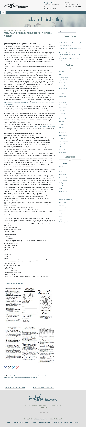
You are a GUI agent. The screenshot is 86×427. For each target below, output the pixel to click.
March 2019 (62, 149)
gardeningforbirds (31, 377)
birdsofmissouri (46, 376)
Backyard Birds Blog (45, 422)
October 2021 (62, 118)
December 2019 (63, 132)
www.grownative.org (11, 112)
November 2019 (63, 135)
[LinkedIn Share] (13, 367)
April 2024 (61, 91)
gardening (22, 377)
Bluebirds (61, 171)
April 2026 (61, 74)
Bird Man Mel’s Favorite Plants (15, 387)
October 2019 (62, 138)
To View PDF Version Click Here (13, 283)
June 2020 (61, 121)
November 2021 (63, 116)
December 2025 (63, 77)
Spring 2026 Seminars (65, 45)
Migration (61, 196)
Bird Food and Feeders (65, 194)
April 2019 (61, 146)
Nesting (61, 183)
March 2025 (62, 82)
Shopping (61, 219)
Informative (62, 210)
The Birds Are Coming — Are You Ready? (70, 42)
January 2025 (62, 85)
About (35, 422)
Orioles (61, 185)
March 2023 (62, 99)
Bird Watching (63, 205)
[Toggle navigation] (3, 12)
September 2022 (63, 110)
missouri (26, 376)
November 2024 (63, 88)
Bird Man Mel (68, 422)
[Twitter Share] (9, 367)
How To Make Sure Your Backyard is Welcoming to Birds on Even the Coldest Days (70, 54)
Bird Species (62, 202)
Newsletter (58, 422)
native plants (15, 377)
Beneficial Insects (63, 169)
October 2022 (62, 107)
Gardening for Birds (64, 221)
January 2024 (62, 96)
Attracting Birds (63, 177)
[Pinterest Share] (17, 367)
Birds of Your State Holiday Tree (42, 387)
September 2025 (63, 80)
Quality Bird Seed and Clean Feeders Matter (69, 59)
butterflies (7, 377)
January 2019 (62, 152)
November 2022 (63, 105)
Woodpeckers (63, 163)
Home (8, 422)
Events (60, 213)
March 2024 (62, 93)
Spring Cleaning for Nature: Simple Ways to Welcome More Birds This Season (70, 49)
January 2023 (62, 102)
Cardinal (61, 166)
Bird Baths (61, 188)
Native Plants (14, 376)
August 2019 (62, 143)
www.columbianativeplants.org (45, 126)
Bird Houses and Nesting (65, 199)
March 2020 (62, 130)
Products (28, 422)
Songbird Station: (42, 419)
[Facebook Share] (5, 367)
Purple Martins (63, 180)
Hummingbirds (63, 191)
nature (32, 376)
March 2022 (62, 113)
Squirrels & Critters (64, 208)
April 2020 (61, 127)
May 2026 (61, 71)
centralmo (38, 376)
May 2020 (61, 124)
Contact (76, 422)
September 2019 (63, 141)
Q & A (60, 216)
